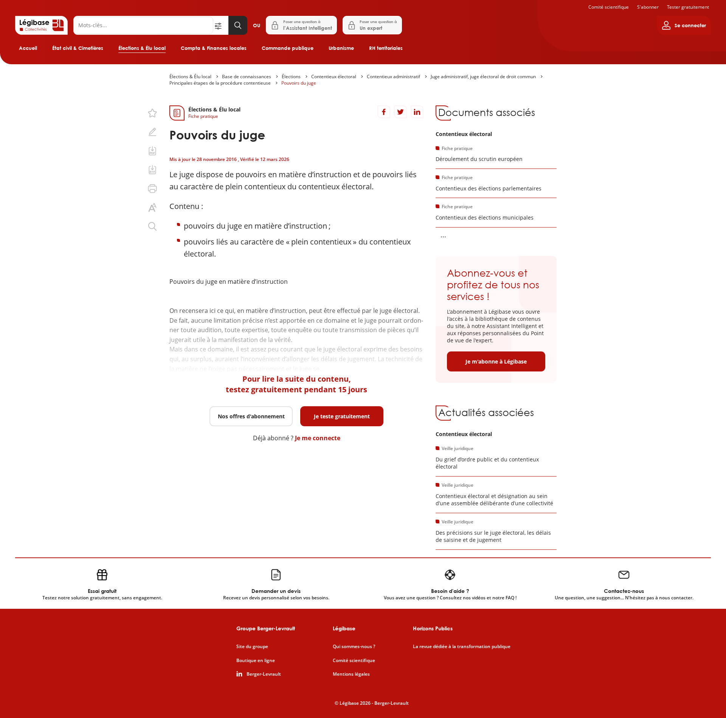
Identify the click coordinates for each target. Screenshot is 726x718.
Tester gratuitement (688, 7)
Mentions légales (351, 674)
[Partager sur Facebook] (383, 111)
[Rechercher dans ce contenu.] (152, 226)
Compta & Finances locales (214, 48)
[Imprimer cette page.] (152, 188)
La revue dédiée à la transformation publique (461, 647)
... (443, 234)
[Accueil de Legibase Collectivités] (41, 25)
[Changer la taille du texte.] (152, 207)
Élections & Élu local (142, 48)
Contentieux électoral (333, 76)
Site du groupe (252, 647)
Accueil (28, 48)
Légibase (344, 628)
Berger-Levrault (264, 674)
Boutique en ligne (255, 661)
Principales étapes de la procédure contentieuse (220, 83)
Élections (291, 76)
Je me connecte (317, 438)
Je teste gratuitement (342, 416)
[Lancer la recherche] (237, 25)
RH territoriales (386, 48)
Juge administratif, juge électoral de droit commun (483, 76)
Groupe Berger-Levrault (265, 628)
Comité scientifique (608, 7)
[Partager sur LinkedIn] (417, 111)
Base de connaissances (246, 76)
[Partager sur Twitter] (400, 111)
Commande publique (287, 48)
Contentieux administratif (393, 76)
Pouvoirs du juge (298, 83)
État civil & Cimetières (77, 48)
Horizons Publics (433, 628)
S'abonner (648, 7)
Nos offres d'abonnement (251, 416)
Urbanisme (341, 48)
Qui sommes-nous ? (354, 647)
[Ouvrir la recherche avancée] (220, 25)
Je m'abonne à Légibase (496, 361)
